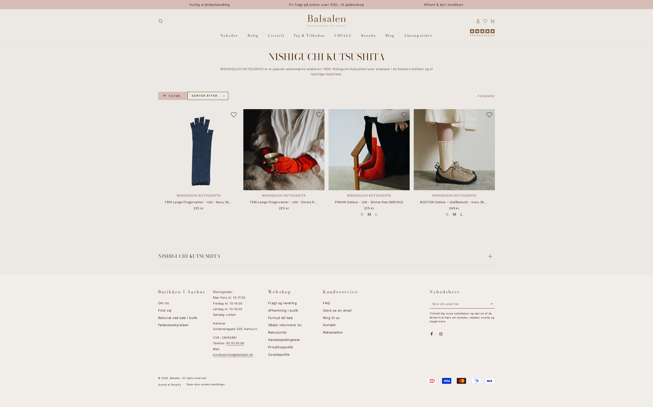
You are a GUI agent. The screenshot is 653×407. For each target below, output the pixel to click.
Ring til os (331, 318)
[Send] (492, 303)
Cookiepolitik (279, 355)
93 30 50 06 (235, 343)
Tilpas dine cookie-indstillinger (205, 384)
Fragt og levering (282, 303)
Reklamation (333, 332)
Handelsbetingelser (284, 340)
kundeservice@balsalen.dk (233, 355)
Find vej (164, 310)
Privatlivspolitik (280, 347)
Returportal (277, 332)
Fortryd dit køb (280, 318)
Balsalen (175, 378)
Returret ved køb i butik (177, 318)
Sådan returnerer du (285, 325)
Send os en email (337, 310)
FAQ (326, 303)
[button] (160, 21)
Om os (163, 303)
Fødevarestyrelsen (173, 325)
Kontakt (329, 325)
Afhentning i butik (283, 310)
